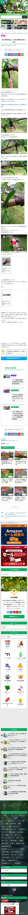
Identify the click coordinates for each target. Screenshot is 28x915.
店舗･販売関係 (20, 832)
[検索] (24, 17)
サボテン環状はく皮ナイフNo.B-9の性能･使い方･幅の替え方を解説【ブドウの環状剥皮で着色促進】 (17, 415)
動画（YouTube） (13, 829)
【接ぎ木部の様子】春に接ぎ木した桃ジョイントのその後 (20, 463)
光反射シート (4, 826)
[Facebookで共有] (9, 54)
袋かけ (13, 857)
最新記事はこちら (14, 616)
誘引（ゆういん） (20, 857)
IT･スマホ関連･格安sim (20, 815)
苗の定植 (21, 854)
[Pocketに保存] (12, 54)
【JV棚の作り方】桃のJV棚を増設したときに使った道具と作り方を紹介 (20, 499)
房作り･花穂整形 (5, 834)
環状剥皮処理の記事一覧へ (13, 358)
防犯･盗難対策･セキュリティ (7, 863)
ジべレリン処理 (21, 820)
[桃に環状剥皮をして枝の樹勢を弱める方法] (15, 54)
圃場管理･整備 (12, 832)
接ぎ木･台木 (4, 837)
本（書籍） (12, 843)
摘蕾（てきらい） (5, 840)
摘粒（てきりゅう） (20, 837)
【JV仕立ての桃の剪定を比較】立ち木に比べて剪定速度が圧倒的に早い (20, 481)
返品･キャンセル (21, 805)
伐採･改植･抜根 (13, 823)
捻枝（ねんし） (18, 834)
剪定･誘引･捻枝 (5, 829)
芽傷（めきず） (14, 854)
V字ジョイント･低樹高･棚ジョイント (9, 820)
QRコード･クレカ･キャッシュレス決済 (9, 817)
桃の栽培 (4, 439)
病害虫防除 (22, 849)
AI (8, 815)
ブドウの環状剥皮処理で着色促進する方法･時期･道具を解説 (17, 381)
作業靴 (19, 823)
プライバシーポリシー (7, 804)
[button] (1, 1)
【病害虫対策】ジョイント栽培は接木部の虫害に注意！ (7, 463)
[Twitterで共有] (6, 54)
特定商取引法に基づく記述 (17, 804)
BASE (12, 815)
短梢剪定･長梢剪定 (5, 851)
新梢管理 (21, 840)
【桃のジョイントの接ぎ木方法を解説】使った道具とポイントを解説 (7, 481)
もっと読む (14, 507)
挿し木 (11, 834)
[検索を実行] (25, 574)
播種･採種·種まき (14, 840)
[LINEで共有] (22, 54)
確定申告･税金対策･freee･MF (17, 851)
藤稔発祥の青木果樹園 (14, 11)
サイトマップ (14, 807)
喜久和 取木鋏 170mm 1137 (6, 302)
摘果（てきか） (12, 837)
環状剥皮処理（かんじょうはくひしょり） (10, 440)
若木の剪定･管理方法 (6, 857)
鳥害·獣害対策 (17, 863)
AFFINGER (4, 815)
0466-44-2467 (7, 895)
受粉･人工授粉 (4, 832)
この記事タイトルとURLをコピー (15, 50)
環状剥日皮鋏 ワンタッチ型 (6, 269)
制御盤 (10, 826)
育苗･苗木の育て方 (5, 854)
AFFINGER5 (22, 913)
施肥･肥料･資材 (5, 843)
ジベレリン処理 (5, 823)
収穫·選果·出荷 (22, 829)
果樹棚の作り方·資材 (20, 843)
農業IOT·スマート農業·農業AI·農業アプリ (10, 860)
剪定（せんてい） (17, 826)
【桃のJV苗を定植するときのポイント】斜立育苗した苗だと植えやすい (7, 499)
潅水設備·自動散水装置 (6, 846)
